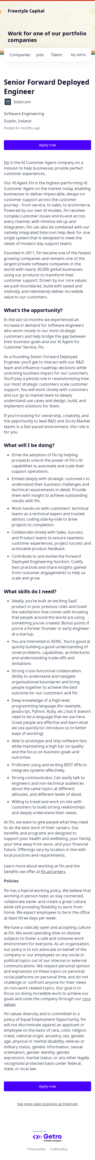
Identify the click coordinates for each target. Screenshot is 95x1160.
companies (20, 54)
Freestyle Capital (26, 11)
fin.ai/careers (53, 871)
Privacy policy (37, 1149)
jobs (40, 54)
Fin (6, 162)
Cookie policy (58, 1149)
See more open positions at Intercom (47, 1104)
